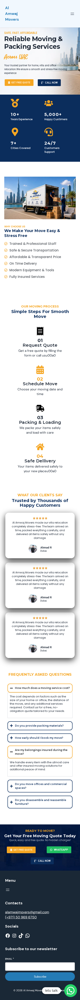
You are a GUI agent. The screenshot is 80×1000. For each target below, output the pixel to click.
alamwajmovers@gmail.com (27, 912)
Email (9, 958)
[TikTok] (20, 935)
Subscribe (40, 976)
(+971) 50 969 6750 (21, 917)
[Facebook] (7, 935)
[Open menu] (72, 13)
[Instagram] (14, 935)
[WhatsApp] (27, 935)
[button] (70, 990)
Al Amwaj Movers (12, 13)
